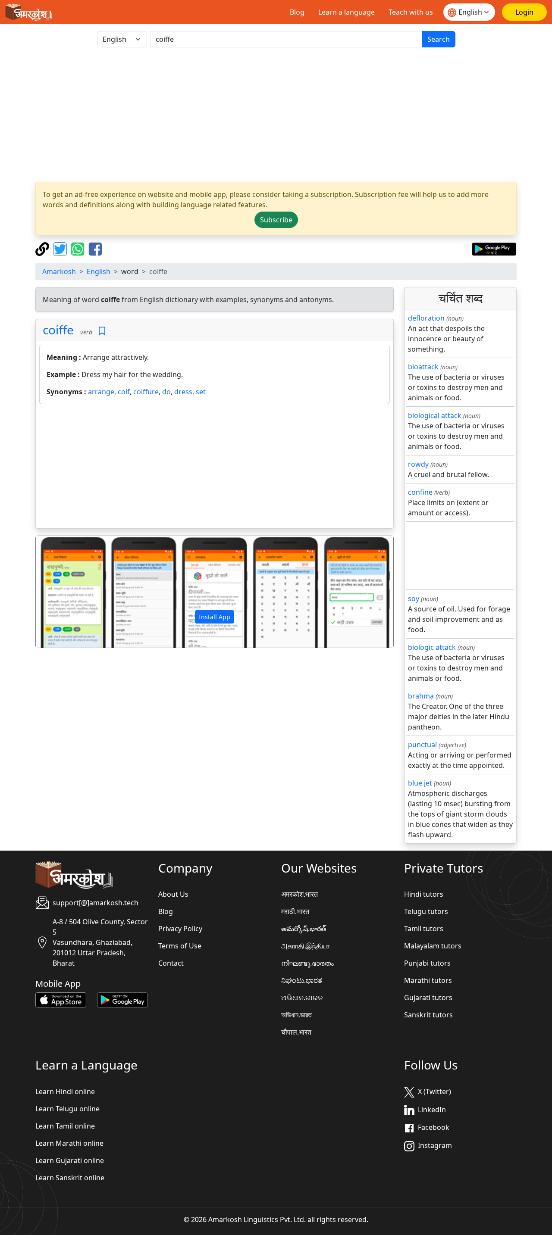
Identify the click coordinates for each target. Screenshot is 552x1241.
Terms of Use (179, 946)
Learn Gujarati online (69, 1160)
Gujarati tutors (428, 997)
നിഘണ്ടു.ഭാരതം (307, 963)
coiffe (58, 329)
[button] (62, 592)
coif (124, 391)
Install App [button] (214, 617)
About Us (173, 894)
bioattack (423, 366)
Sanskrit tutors (428, 1015)
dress (183, 391)
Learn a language (346, 12)
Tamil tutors (423, 928)
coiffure (146, 391)
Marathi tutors (428, 980)
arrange (101, 391)
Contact (171, 963)
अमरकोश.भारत (299, 894)
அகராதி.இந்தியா (305, 946)
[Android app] (122, 999)
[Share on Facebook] (95, 248)
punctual (422, 744)
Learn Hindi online (65, 1091)
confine (420, 492)
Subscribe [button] (276, 220)
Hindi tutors (423, 894)
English (98, 271)
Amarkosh (59, 271)
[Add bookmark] (102, 331)
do (166, 391)
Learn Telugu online (67, 1108)
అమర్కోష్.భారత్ (303, 928)
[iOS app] (60, 999)
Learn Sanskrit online (69, 1177)
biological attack (434, 415)
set (201, 391)
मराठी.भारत (295, 911)
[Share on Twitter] (61, 248)
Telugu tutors (426, 911)
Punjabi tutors (427, 963)
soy (413, 598)
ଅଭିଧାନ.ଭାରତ (302, 997)
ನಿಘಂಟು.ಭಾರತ (301, 980)
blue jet (420, 783)
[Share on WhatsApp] (79, 248)
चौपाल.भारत (296, 1032)
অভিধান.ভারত (296, 1015)
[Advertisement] (214, 468)
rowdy (418, 464)
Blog (297, 12)
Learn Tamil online (65, 1126)
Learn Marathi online (69, 1143)
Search (438, 39)
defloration (426, 318)
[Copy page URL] (43, 248)
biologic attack (432, 647)
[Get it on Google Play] (494, 248)
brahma (421, 696)
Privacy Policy (180, 928)
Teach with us (411, 12)
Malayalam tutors (432, 946)
